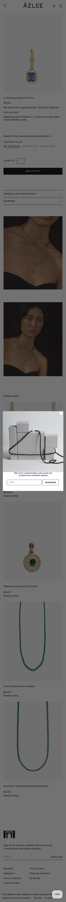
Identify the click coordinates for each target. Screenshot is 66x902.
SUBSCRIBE (50, 482)
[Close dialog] (60, 413)
